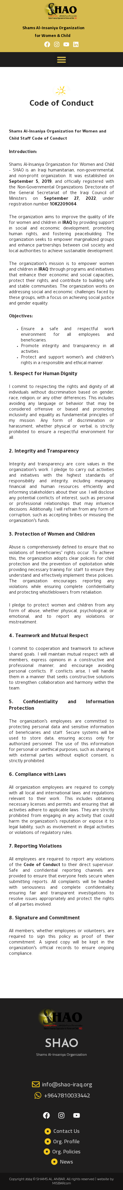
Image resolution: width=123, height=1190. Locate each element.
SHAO (62, 1043)
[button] (61, 59)
